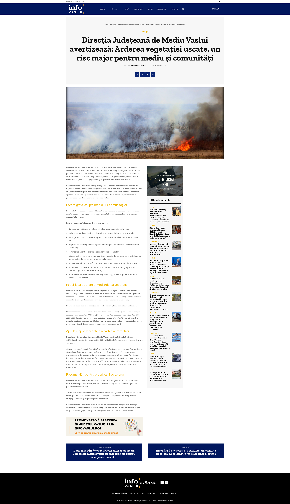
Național (153, 313)
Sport (152, 207)
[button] (183, 9)
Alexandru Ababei (138, 66)
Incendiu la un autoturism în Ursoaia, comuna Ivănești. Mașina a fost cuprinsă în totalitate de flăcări (159, 361)
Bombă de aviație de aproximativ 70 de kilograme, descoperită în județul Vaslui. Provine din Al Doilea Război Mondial (159, 322)
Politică (152, 225)
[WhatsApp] (153, 74)
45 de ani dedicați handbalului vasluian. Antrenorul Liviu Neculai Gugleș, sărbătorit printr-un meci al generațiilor (159, 215)
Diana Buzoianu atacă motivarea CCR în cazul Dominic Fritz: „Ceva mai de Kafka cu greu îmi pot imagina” (160, 233)
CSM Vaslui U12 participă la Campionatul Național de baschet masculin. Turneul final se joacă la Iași (159, 283)
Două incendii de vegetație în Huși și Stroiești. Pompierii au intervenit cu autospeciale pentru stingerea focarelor (104, 454)
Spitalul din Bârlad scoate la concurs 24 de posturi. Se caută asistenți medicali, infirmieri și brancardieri (159, 249)
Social (152, 370)
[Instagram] (222, 1)
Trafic (152, 353)
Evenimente (154, 333)
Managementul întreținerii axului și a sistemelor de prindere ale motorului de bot (159, 376)
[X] (142, 74)
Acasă (106, 25)
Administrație (155, 241)
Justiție (113, 25)
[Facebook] (219, 1)
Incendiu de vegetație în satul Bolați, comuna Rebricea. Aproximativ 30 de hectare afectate (186, 452)
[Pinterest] (147, 74)
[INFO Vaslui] (75, 9)
